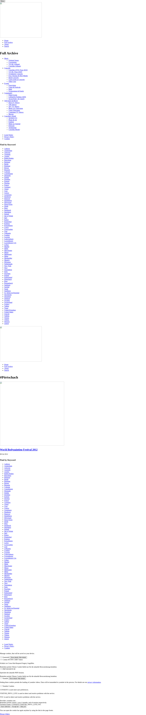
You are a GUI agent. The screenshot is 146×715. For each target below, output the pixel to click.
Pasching (7, 273)
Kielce (6, 220)
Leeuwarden (8, 229)
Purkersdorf (8, 277)
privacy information (94, 682)
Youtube (5, 678)
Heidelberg (8, 200)
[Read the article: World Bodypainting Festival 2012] (32, 445)
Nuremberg (8, 270)
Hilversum (7, 202)
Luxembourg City (10, 243)
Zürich (6, 323)
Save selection (5, 706)
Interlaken (7, 212)
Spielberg (7, 291)
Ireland (6, 214)
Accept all (15, 706)
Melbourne (8, 254)
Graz (6, 191)
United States (8, 312)
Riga (5, 281)
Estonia (6, 181)
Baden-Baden (9, 158)
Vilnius (6, 320)
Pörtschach (8, 279)
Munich (7, 260)
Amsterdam (8, 150)
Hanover (7, 199)
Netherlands (8, 264)
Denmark (7, 175)
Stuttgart (7, 298)
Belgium (7, 162)
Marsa (6, 252)
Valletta (6, 316)
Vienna (6, 318)
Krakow (7, 224)
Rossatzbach (8, 283)
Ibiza (6, 208)
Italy (5, 218)
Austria (6, 156)
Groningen (8, 195)
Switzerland (8, 302)
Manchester (8, 250)
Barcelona (7, 160)
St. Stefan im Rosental (11, 293)
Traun (6, 308)
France (6, 185)
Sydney (6, 304)
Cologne (7, 172)
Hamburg (7, 197)
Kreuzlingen (8, 225)
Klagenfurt (8, 222)
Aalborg (7, 149)
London (7, 235)
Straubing (7, 297)
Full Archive (8, 42)
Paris (6, 272)
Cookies (7, 139)
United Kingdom (10, 310)
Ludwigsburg (8, 239)
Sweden (7, 300)
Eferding (7, 179)
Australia (7, 154)
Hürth (6, 206)
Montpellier (8, 258)
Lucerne (7, 237)
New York (7, 266)
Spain (6, 289)
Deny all (23, 706)
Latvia (6, 227)
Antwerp (7, 152)
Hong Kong (8, 204)
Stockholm (8, 295)
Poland (6, 275)
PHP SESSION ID (9, 669)
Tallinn (6, 306)
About (6, 44)
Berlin (6, 164)
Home (6, 40)
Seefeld (6, 287)
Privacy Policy (9, 137)
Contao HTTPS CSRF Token (13, 660)
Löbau (6, 245)
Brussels (7, 170)
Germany (7, 187)
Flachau (7, 183)
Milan (6, 256)
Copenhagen (8, 174)
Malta (6, 249)
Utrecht (6, 314)
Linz (5, 231)
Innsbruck (7, 210)
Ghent (6, 189)
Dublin (6, 177)
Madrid (6, 247)
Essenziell (6, 657)
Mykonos (7, 262)
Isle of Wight (8, 216)
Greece (6, 193)
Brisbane (7, 166)
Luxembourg (8, 241)
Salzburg (7, 285)
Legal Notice (8, 135)
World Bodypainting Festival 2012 (19, 449)
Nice (5, 268)
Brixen (6, 168)
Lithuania (7, 233)
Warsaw (7, 322)
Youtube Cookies (8, 686)
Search (6, 46)
